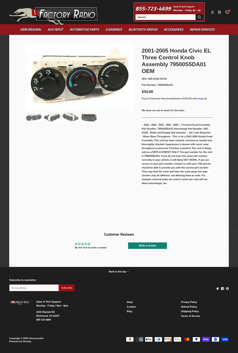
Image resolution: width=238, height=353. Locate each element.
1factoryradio (36, 338)
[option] (79, 77)
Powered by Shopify (20, 341)
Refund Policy (189, 306)
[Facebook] (222, 288)
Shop (130, 302)
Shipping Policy (190, 311)
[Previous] (30, 77)
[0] (227, 12)
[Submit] (199, 17)
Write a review (147, 245)
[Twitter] (217, 288)
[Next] (129, 77)
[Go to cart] (219, 12)
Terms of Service (190, 316)
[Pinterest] (227, 288)
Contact (131, 306)
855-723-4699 (153, 8)
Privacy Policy (189, 302)
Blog (129, 311)
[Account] (212, 12)
